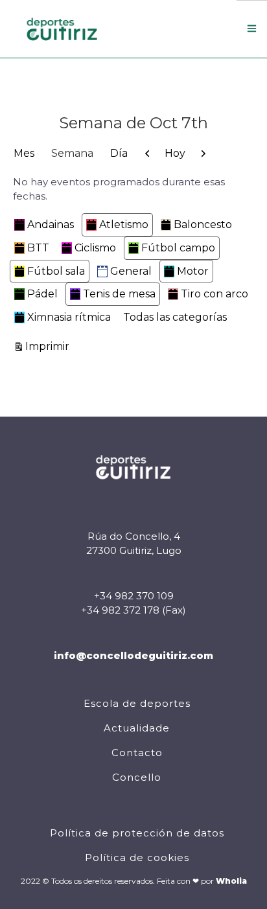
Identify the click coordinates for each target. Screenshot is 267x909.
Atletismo (123, 224)
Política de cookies (137, 857)
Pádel (42, 294)
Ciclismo (95, 248)
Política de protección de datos (137, 833)
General (131, 271)
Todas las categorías (175, 317)
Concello (136, 777)
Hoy (175, 153)
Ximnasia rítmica (69, 317)
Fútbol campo (178, 248)
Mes (24, 153)
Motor (193, 271)
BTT (38, 248)
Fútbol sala (56, 271)
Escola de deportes (137, 703)
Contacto (137, 752)
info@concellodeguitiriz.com (133, 655)
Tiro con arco (214, 294)
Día (119, 153)
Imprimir (49, 345)
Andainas (50, 224)
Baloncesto (203, 224)
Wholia (231, 881)
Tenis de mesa (119, 294)
